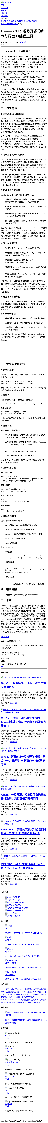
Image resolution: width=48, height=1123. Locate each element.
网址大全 (4, 10)
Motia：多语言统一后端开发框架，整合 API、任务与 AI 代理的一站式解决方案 (23, 760)
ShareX (8, 1090)
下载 (7, 1038)
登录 (2, 16)
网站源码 (4, 13)
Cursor (7, 1035)
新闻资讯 (14, 24)
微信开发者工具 (11, 1062)
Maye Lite (9, 1048)
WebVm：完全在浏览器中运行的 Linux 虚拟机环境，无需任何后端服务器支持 (23, 722)
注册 (6, 16)
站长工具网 (5, 24)
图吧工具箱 (9, 1077)
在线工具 (4, 8)
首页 (2, 5)
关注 (2, 666)
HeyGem (8, 1104)
